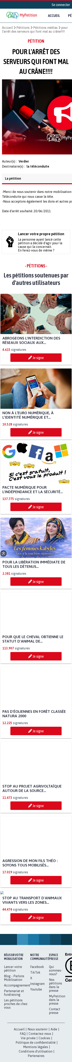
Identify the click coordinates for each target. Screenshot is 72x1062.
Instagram (37, 1024)
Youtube (36, 1029)
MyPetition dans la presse (57, 1039)
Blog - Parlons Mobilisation (14, 1018)
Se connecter (61, 4)
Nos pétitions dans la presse (55, 1025)
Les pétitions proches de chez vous (15, 1043)
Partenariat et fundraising (14, 1032)
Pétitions (23, 27)
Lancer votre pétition (13, 1008)
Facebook (37, 1007)
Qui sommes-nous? (55, 1010)
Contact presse (54, 1051)
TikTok (35, 1012)
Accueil (54, 15)
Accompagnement (17, 1025)
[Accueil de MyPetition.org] (22, 16)
